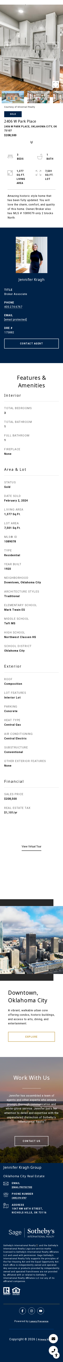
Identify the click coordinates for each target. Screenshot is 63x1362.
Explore (31, 1036)
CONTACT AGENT (31, 343)
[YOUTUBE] (40, 1310)
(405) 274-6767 (19, 1198)
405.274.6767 (13, 306)
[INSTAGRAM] (31, 1310)
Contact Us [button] (31, 1141)
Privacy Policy (46, 1339)
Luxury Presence (39, 1321)
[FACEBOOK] (22, 1310)
